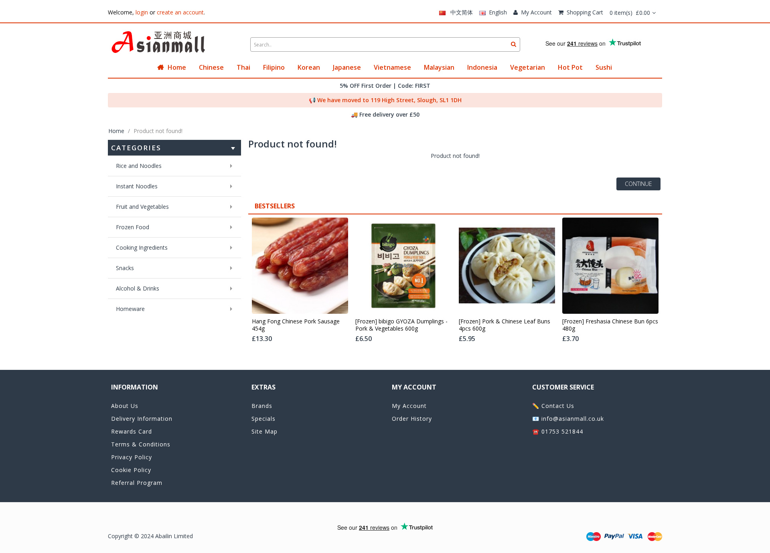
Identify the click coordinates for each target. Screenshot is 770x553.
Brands (261, 406)
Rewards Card (131, 431)
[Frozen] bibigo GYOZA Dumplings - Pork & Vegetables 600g (401, 325)
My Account (536, 12)
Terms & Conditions (140, 444)
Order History (412, 418)
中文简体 (459, 12)
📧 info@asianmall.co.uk (568, 418)
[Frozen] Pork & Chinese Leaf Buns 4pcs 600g (504, 325)
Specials (263, 418)
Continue (638, 184)
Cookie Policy (131, 470)
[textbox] (385, 44)
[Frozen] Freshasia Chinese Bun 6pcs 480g (610, 325)
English (496, 12)
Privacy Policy (131, 457)
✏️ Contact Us (553, 406)
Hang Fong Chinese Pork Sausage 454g (296, 325)
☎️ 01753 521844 (557, 431)
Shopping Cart (585, 12)
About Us (124, 406)
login (142, 12)
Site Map (264, 431)
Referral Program (136, 482)
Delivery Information (141, 418)
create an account (180, 12)
